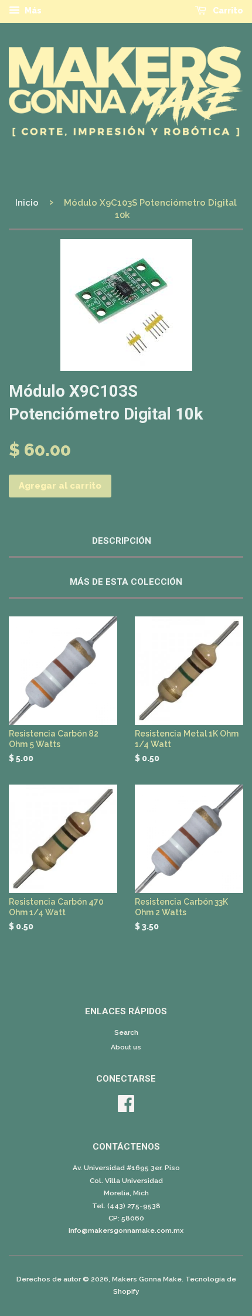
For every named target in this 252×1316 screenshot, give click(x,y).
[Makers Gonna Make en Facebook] (126, 1108)
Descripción (121, 541)
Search (126, 1032)
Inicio (27, 202)
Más (32, 10)
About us (126, 1047)
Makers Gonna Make (147, 1279)
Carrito (227, 10)
